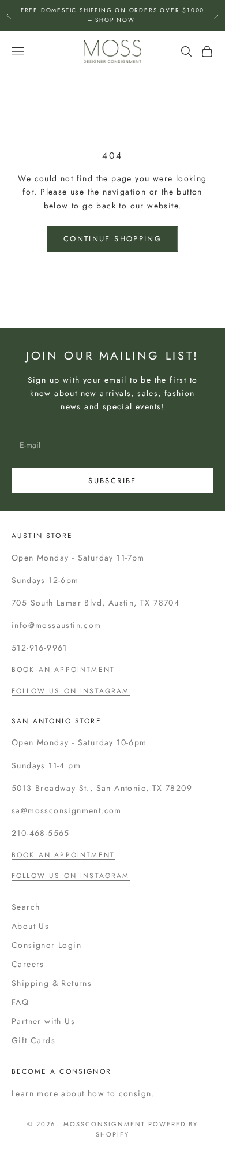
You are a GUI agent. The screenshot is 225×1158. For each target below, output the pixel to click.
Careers (28, 964)
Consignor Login (46, 945)
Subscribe (112, 480)
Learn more (35, 1093)
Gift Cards (33, 1040)
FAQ (20, 1002)
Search (26, 907)
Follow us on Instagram (71, 691)
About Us (30, 926)
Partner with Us (43, 1021)
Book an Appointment (63, 669)
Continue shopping (112, 238)
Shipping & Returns (52, 983)
